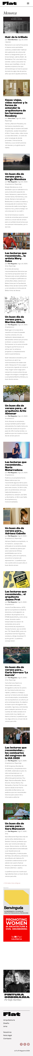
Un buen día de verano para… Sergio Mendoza (15, 177)
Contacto (7, 1039)
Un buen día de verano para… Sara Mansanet (15, 826)
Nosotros (7, 1032)
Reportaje (8, 121)
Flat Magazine (12, 182)
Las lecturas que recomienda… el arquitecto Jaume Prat (15, 595)
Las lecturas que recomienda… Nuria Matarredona (15, 466)
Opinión (8, 42)
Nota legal (7, 1035)
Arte (6, 266)
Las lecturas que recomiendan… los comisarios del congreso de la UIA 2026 (15, 753)
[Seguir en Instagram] (28, 1044)
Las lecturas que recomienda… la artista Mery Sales (15, 257)
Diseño (6, 1023)
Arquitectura (9, 184)
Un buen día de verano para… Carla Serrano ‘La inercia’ (16, 671)
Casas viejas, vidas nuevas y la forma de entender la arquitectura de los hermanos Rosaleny (16, 108)
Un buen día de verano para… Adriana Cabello (15, 531)
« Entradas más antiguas (11, 883)
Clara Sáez (11, 118)
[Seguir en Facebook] (21, 1044)
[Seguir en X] (24, 1044)
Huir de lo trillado (16, 37)
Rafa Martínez (13, 39)
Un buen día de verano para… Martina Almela (15, 320)
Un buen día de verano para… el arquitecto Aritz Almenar (15, 409)
